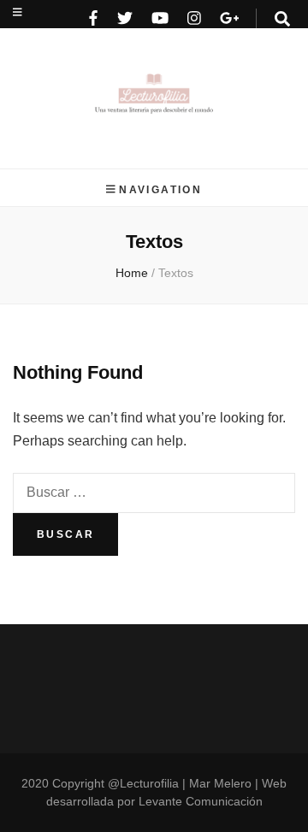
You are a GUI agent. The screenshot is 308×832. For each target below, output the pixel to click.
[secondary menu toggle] (17, 12)
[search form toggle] (282, 19)
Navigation (160, 189)
